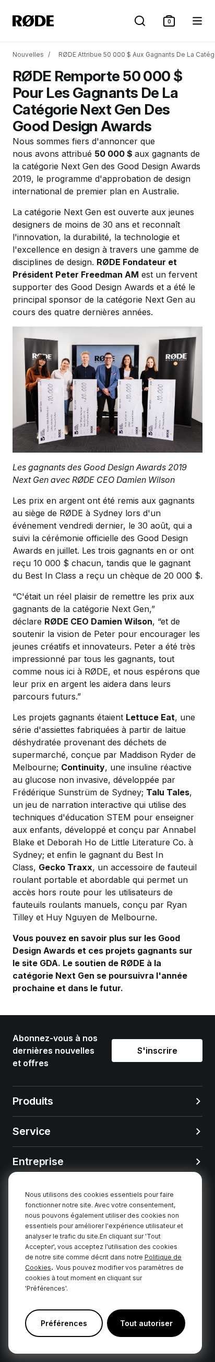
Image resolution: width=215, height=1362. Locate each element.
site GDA (40, 963)
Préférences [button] (64, 1323)
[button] (169, 21)
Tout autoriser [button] (146, 1323)
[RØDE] (33, 21)
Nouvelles (28, 54)
